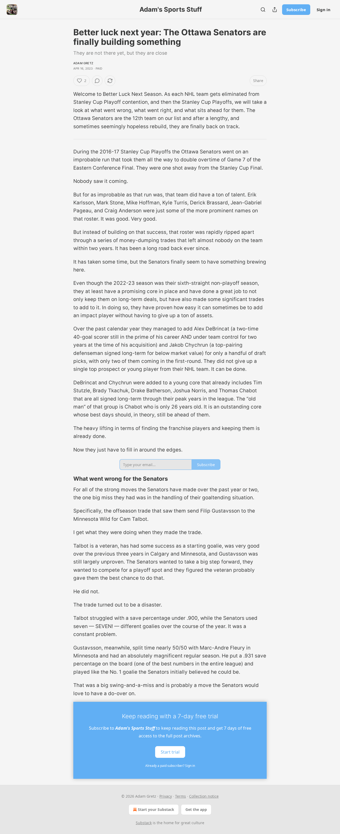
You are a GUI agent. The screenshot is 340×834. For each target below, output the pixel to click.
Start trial (170, 752)
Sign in (323, 9)
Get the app (196, 809)
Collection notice (204, 796)
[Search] (263, 9)
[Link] (66, 479)
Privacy (165, 796)
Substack (144, 822)
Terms (180, 796)
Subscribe (296, 9)
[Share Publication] (274, 9)
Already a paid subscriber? (170, 765)
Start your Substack (156, 809)
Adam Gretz (83, 63)
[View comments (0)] (97, 80)
